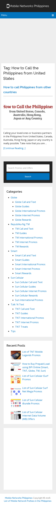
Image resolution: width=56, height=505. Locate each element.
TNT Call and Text (25, 309)
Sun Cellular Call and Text (29, 282)
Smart (14, 251)
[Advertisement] (28, 40)
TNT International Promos (29, 317)
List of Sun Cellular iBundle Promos (32, 401)
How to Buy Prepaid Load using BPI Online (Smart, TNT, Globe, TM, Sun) (36, 367)
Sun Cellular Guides (25, 286)
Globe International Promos (30, 210)
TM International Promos (29, 237)
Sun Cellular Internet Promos (31, 291)
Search (28, 176)
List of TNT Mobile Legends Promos (32, 353)
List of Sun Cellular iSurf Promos (35, 377)
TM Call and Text (24, 228)
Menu (4, 15)
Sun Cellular (17, 277)
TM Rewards (22, 246)
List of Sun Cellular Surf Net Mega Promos (35, 389)
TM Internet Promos (26, 242)
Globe (14, 197)
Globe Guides (22, 206)
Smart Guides (22, 259)
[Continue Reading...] (14, 148)
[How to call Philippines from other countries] (28, 112)
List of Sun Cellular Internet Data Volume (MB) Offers (34, 416)
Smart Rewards (23, 273)
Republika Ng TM (20, 224)
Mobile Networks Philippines (18, 498)
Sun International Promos (29, 300)
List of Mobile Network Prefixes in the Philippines (27, 501)
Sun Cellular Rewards (26, 295)
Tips (13, 331)
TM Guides (21, 233)
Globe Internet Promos (27, 215)
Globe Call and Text (25, 202)
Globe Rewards (23, 219)
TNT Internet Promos (27, 322)
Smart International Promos (30, 264)
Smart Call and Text (25, 255)
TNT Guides (21, 313)
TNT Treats (21, 326)
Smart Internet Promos (27, 268)
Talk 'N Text (17, 304)
